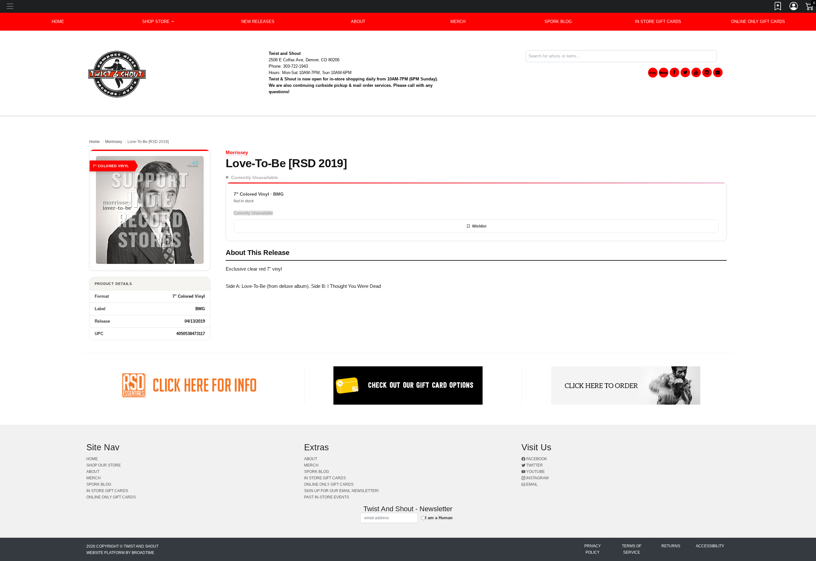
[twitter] (685, 72)
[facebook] (674, 72)
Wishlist (479, 226)
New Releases (257, 21)
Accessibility (710, 546)
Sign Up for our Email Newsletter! (341, 491)
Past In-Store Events (326, 497)
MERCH (457, 21)
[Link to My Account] (794, 7)
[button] (158, 21)
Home (94, 141)
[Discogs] (663, 72)
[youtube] (696, 72)
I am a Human (439, 517)
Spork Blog (558, 21)
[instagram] (707, 72)
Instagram (537, 478)
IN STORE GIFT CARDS (658, 21)
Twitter (534, 465)
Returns (670, 546)
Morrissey (113, 141)
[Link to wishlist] (778, 7)
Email (531, 484)
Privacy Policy (592, 549)
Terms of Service (631, 549)
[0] (810, 7)
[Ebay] (652, 72)
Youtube (535, 471)
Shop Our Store (103, 465)
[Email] (717, 72)
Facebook (536, 459)
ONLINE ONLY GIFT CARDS (758, 21)
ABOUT (358, 21)
